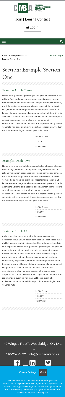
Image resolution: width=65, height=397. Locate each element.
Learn (29, 19)
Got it (43, 372)
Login (34, 27)
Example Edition (17, 56)
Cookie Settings (27, 372)
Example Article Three (17, 90)
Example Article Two (16, 161)
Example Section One (11, 59)
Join (18, 19)
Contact (43, 19)
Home (4, 56)
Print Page (57, 55)
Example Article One (16, 231)
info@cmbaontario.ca (44, 354)
